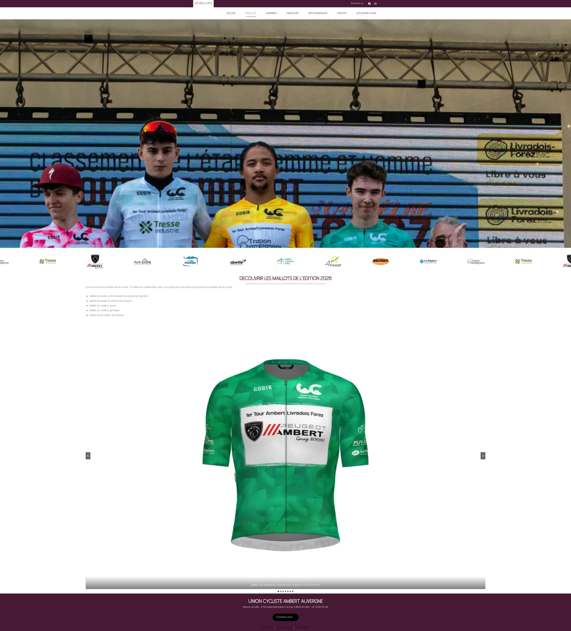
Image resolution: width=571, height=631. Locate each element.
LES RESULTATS (203, 3)
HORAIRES (271, 13)
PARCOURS (293, 13)
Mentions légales (284, 627)
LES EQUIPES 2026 (366, 13)
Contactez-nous (285, 617)
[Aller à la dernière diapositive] (88, 455)
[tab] (278, 591)
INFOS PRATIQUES (318, 13)
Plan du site (267, 627)
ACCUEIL (231, 13)
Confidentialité (302, 627)
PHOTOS (341, 13)
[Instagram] (375, 3)
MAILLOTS (251, 13)
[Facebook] (369, 3)
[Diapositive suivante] (483, 455)
